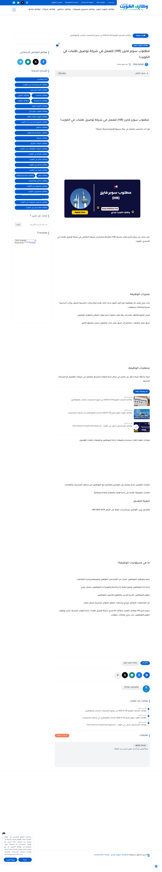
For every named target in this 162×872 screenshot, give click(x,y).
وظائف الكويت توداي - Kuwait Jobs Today (110, 855)
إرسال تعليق (140, 745)
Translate (32, 243)
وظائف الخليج (24, 95)
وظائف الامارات (41, 95)
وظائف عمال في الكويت (38, 159)
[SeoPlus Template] (148, 855)
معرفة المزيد (10, 860)
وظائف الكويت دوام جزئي (38, 111)
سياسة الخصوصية (71, 2)
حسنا (25, 860)
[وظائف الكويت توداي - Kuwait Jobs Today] (134, 7)
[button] (139, 675)
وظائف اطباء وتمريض (38, 90)
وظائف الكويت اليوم (105, 10)
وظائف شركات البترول (38, 143)
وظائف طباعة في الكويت (38, 154)
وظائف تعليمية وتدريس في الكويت (34, 122)
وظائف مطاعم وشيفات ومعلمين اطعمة (34, 197)
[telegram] (13, 2)
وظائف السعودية (40, 101)
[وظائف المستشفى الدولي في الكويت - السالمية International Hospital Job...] (142, 427)
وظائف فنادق (34, 10)
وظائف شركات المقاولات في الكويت (33, 149)
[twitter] (22, 2)
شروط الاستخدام (87, 2)
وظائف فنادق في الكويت (38, 165)
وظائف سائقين (64, 10)
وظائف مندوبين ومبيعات (83, 10)
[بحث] (14, 10)
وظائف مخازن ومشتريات (37, 181)
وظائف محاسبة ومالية (25, 176)
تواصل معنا (101, 2)
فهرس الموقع (57, 2)
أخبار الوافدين (42, 79)
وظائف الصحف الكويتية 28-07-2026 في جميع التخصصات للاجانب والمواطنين (100, 36)
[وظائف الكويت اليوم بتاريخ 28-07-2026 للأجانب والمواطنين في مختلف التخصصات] (142, 414)
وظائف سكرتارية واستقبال (37, 133)
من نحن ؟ (111, 2)
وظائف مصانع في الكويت (37, 192)
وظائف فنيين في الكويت (38, 170)
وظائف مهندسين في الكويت (36, 208)
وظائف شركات (48, 10)
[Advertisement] (81, 24)
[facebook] (27, 2)
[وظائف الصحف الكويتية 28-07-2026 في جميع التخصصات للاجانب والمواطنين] (142, 401)
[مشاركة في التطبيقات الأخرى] (118, 675)
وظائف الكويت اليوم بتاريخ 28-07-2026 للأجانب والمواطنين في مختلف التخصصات (100, 413)
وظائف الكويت (23, 101)
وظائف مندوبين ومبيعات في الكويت (33, 202)
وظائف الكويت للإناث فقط (37, 117)
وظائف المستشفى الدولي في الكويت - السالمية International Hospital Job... (101, 426)
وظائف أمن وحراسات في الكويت (35, 85)
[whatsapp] (18, 2)
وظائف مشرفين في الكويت (37, 186)
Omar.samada (139, 64)
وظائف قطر (42, 176)
